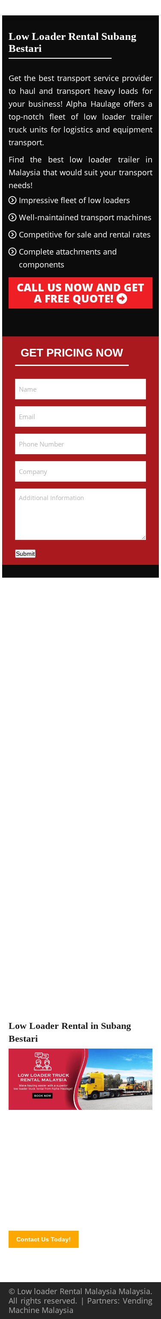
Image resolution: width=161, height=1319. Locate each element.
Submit (25, 553)
